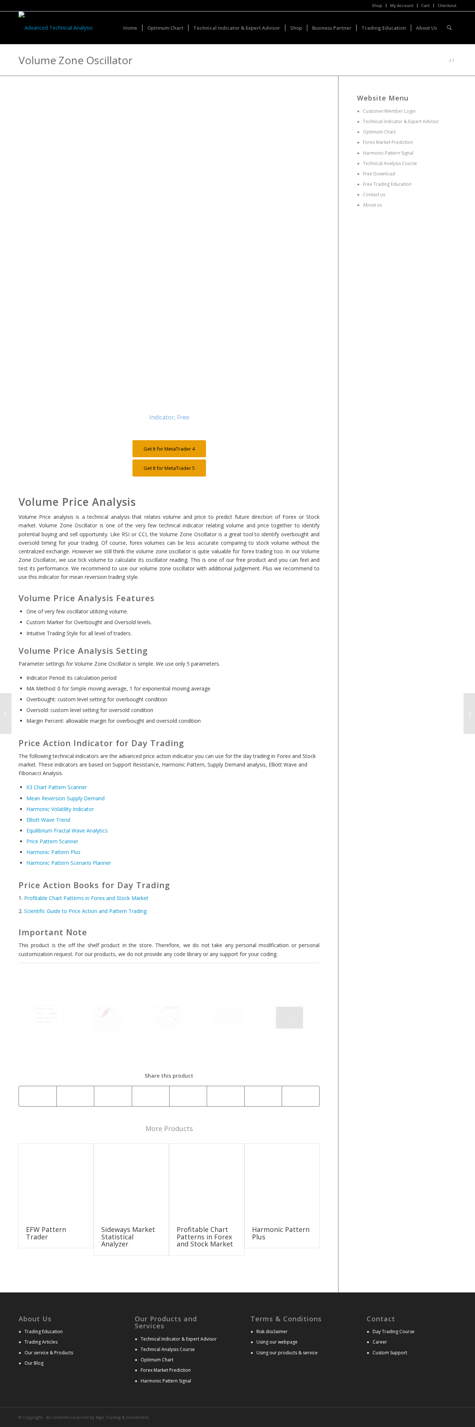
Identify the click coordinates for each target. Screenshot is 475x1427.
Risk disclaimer (272, 1331)
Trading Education (43, 1331)
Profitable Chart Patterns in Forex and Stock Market (86, 898)
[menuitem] (377, 5)
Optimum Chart (379, 132)
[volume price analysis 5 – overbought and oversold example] (289, 1017)
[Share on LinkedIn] (188, 1096)
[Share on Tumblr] (225, 1096)
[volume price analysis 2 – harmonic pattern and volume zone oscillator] (109, 1017)
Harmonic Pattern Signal (387, 153)
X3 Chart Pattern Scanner (56, 787)
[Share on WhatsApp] (112, 1096)
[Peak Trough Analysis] (469, 713)
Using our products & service (287, 1352)
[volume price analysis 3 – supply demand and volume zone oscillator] (169, 1017)
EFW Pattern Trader (46, 1233)
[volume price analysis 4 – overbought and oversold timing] (229, 1017)
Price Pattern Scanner (52, 841)
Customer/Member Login (389, 111)
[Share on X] (75, 1096)
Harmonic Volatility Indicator (60, 809)
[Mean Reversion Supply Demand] (6, 713)
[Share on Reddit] (300, 1096)
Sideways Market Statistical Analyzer (128, 1237)
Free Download (378, 174)
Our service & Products (48, 1352)
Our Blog (33, 1363)
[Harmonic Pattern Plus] (282, 1181)
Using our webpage (277, 1342)
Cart (425, 5)
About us (372, 205)
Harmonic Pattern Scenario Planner (68, 862)
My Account (401, 5)
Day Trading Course (394, 1331)
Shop (377, 5)
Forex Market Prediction (388, 142)
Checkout (447, 5)
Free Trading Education (387, 184)
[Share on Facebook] (37, 1096)
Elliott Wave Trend (48, 819)
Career (380, 1342)
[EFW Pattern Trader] (56, 1181)
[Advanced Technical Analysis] (56, 27)
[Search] (449, 27)
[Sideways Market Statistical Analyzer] (131, 1181)
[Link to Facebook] (450, 1416)
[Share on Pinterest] (150, 1096)
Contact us (373, 194)
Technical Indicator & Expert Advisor (401, 121)
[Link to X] (439, 1416)
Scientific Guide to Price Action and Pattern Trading (85, 910)
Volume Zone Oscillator (75, 60)
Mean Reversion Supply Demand (65, 798)
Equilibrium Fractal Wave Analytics (67, 830)
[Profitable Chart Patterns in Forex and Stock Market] (206, 1181)
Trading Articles (41, 1342)
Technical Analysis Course (389, 163)
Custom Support (390, 1352)
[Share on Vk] (263, 1096)
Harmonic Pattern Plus (53, 852)
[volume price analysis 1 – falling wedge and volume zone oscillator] (49, 1017)
